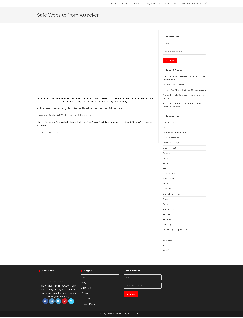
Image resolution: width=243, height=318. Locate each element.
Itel (164, 168)
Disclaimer (86, 298)
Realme (166, 214)
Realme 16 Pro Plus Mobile (175, 85)
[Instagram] (52, 301)
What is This (66, 115)
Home (84, 277)
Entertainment (169, 148)
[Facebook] (45, 301)
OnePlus (167, 189)
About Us (86, 288)
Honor (166, 158)
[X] (71, 301)
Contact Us (86, 293)
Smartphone (169, 235)
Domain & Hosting (171, 138)
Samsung (167, 224)
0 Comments (84, 115)
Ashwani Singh (47, 115)
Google (166, 153)
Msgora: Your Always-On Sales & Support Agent (184, 90)
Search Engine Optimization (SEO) (178, 229)
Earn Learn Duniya (171, 143)
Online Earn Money (171, 194)
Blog (83, 282)
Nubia (165, 184)
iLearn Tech (168, 163)
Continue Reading (50, 131)
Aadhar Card (168, 122)
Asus (165, 127)
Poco (165, 204)
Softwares (167, 240)
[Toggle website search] (206, 3)
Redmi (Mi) (168, 219)
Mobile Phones (169, 178)
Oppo (165, 199)
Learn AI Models (170, 173)
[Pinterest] (65, 301)
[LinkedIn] (58, 301)
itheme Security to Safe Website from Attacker (80, 108)
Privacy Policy (88, 304)
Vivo (165, 245)
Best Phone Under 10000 (174, 132)
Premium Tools (169, 209)
